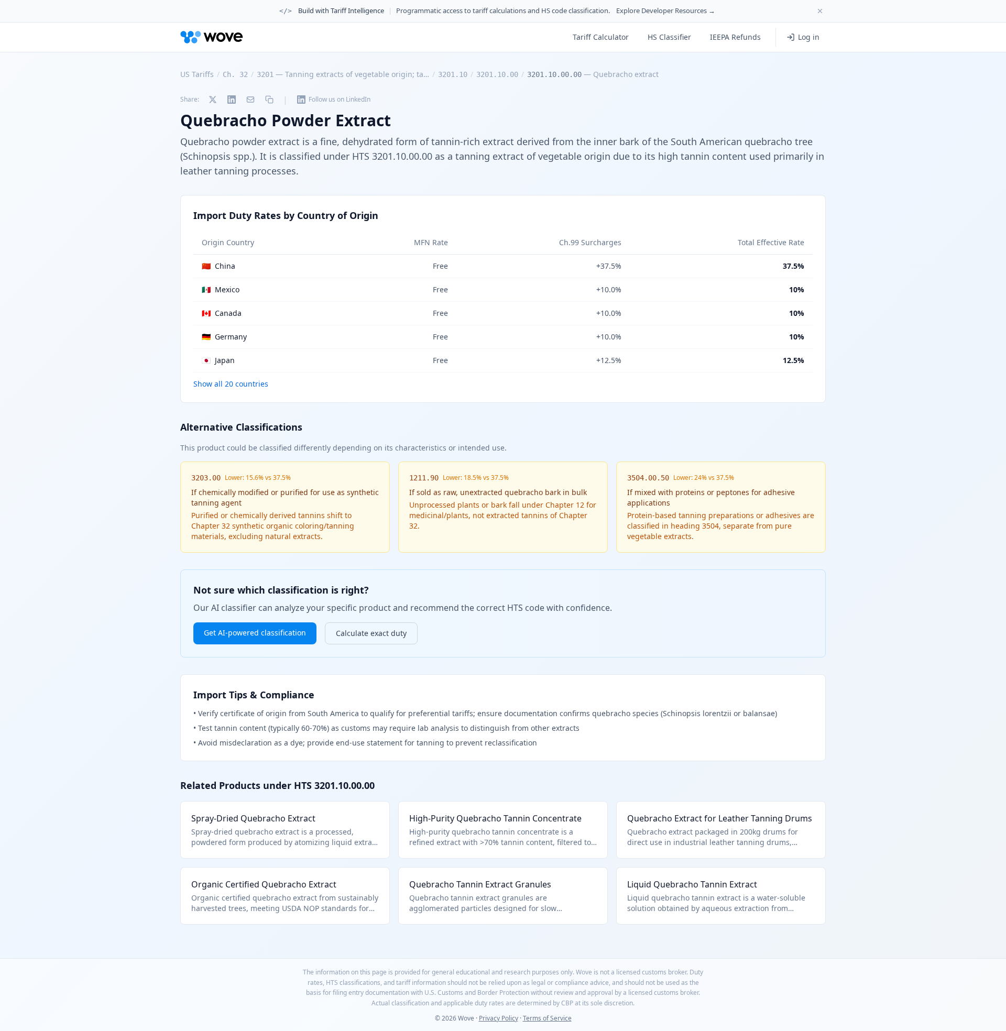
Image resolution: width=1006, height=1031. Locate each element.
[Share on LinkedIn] (231, 99)
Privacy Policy (498, 1018)
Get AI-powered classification (255, 633)
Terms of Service (547, 1018)
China (218, 266)
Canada (222, 313)
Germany (224, 337)
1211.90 (424, 478)
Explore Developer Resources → (665, 10)
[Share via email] (250, 99)
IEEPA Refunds (735, 37)
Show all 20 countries (230, 384)
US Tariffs (197, 74)
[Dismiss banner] (820, 11)
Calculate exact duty (371, 633)
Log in (808, 37)
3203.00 (206, 478)
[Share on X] (212, 99)
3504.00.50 (648, 478)
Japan (218, 360)
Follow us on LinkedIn (339, 99)
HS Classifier (669, 37)
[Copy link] (269, 99)
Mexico (220, 289)
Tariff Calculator (601, 37)
